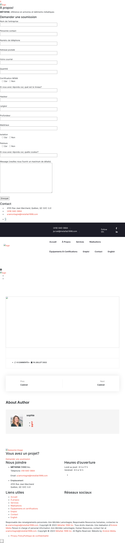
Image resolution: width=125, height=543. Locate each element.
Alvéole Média (109, 531)
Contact (98, 251)
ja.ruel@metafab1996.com (65, 231)
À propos (66, 242)
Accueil (52, 242)
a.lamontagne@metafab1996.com (22, 214)
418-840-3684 (28, 470)
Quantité (4, 69)
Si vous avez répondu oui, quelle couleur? (19, 152)
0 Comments (22, 362)
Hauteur (3, 96)
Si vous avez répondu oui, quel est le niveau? (21, 87)
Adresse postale (7, 50)
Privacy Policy (17, 536)
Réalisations (95, 242)
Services (80, 242)
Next (102, 381)
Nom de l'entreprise (9, 21)
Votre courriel (6, 59)
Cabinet (24, 385)
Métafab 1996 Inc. (65, 525)
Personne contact (8, 31)
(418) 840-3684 (14, 211)
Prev (22, 381)
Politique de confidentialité (36, 536)
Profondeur (5, 115)
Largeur (3, 106)
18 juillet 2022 (40, 362)
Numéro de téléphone (10, 40)
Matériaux (4, 125)
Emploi (86, 251)
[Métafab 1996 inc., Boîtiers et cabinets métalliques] (3, 4)
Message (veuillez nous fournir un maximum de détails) (25, 161)
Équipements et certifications (63, 251)
